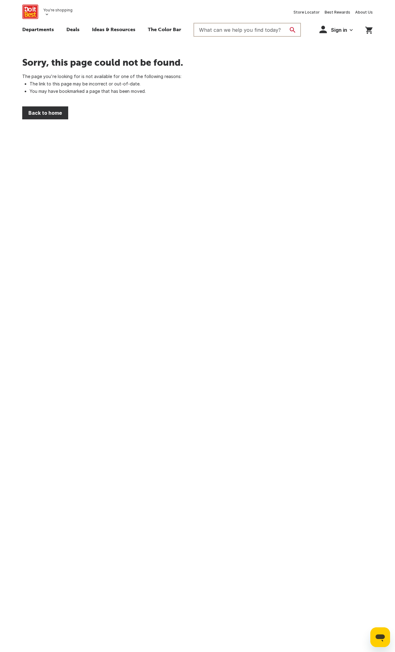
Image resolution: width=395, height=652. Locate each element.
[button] (336, 29)
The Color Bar (164, 29)
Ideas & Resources (113, 29)
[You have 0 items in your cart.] (369, 29)
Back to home (45, 113)
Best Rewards (337, 12)
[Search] (292, 30)
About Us (364, 12)
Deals (73, 29)
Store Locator (306, 12)
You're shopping (58, 10)
